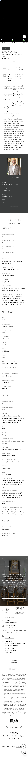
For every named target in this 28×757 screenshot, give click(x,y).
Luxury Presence (14, 738)
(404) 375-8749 (9, 627)
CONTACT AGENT (14, 207)
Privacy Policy (21, 747)
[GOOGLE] (20, 727)
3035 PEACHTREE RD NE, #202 (15, 643)
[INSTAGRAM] (11, 727)
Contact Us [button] (14, 596)
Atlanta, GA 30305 (11, 645)
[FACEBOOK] (7, 727)
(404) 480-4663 (9, 638)
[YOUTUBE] (16, 727)
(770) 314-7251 (6, 190)
